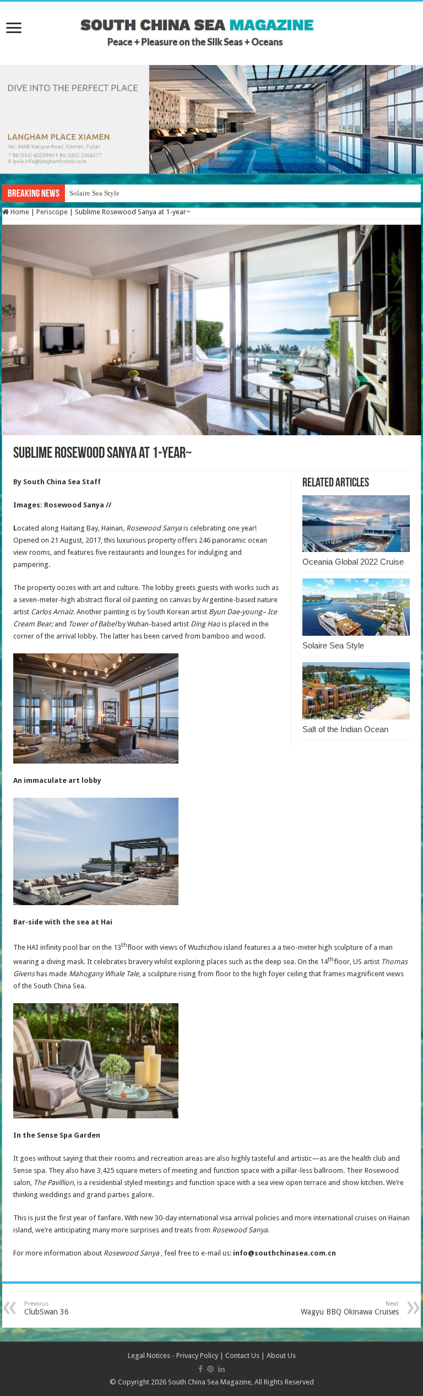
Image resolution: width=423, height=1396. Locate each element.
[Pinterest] (210, 1369)
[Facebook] (200, 1369)
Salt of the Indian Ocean (345, 729)
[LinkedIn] (221, 1369)
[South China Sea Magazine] (211, 28)
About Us (281, 1355)
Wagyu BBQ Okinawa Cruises (350, 1308)
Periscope (52, 212)
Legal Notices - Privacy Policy (173, 1355)
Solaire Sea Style (94, 193)
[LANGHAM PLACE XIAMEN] (211, 119)
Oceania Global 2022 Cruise (353, 561)
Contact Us (242, 1355)
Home (19, 212)
